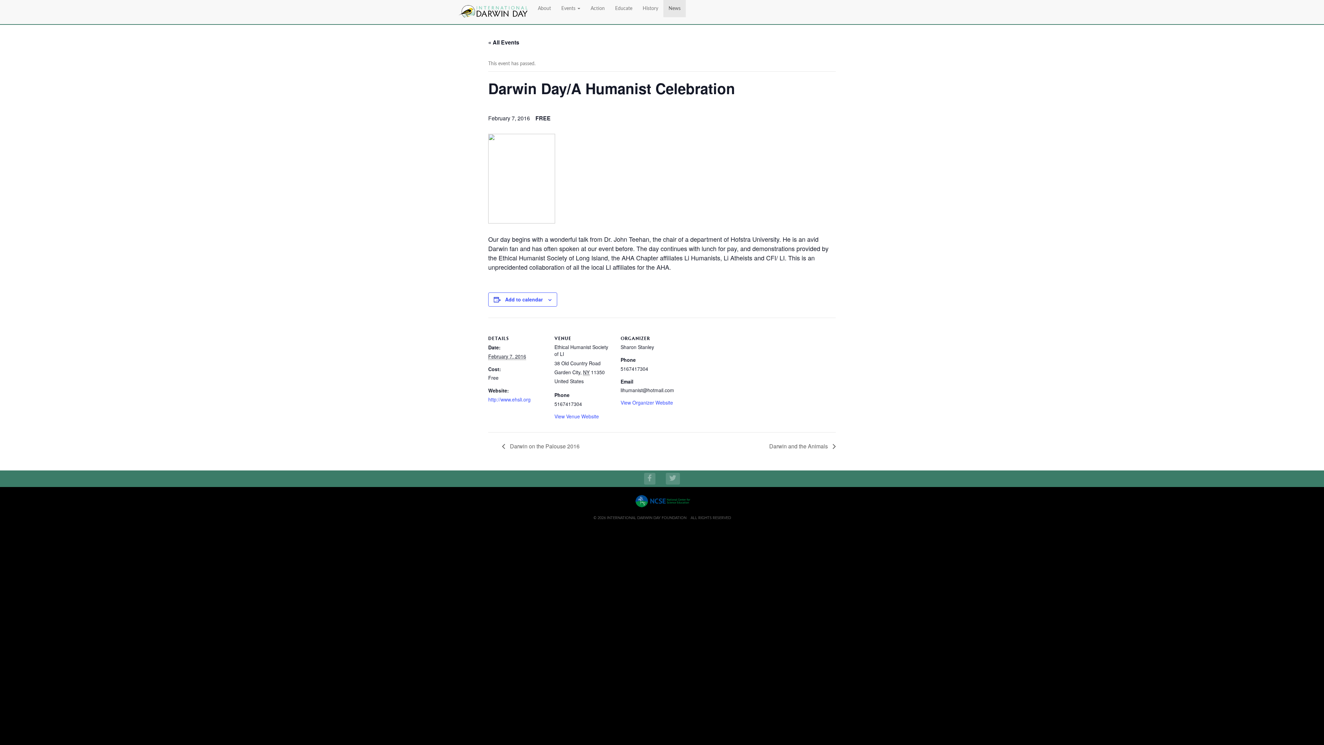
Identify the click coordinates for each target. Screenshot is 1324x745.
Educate (623, 8)
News (675, 8)
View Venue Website (576, 416)
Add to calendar (524, 299)
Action (598, 8)
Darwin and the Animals (799, 446)
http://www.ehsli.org (509, 399)
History (650, 8)
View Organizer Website (647, 402)
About (544, 8)
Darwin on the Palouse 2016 (544, 446)
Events (569, 8)
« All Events (503, 42)
